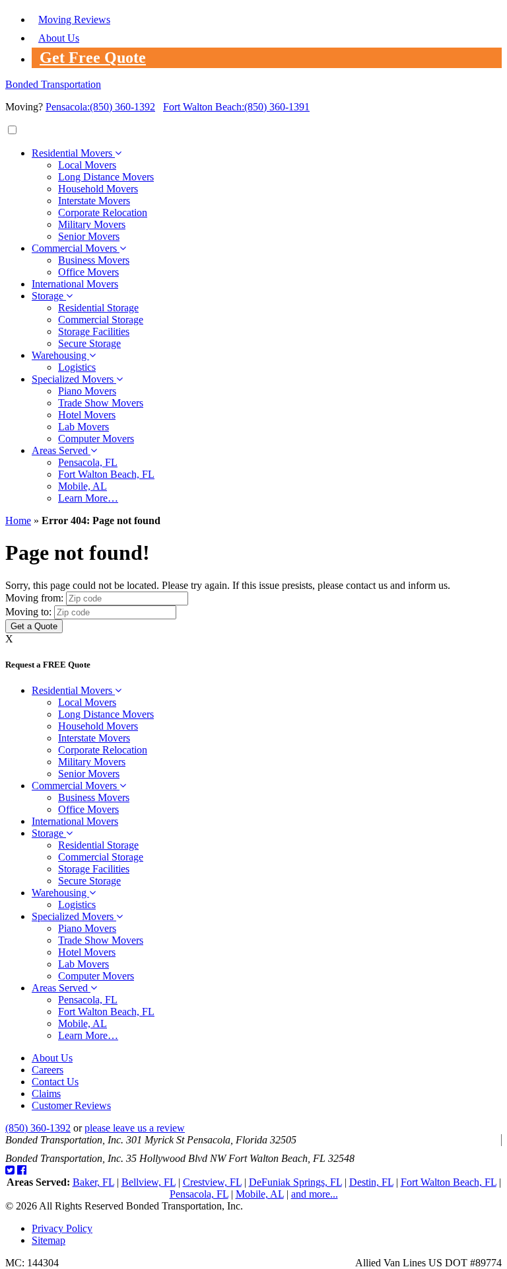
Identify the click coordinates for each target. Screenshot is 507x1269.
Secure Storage (89, 343)
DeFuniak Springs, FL (295, 1182)
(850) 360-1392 (100, 106)
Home (18, 520)
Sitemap (48, 1240)
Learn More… (88, 498)
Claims (46, 1093)
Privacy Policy (62, 1228)
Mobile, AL (82, 486)
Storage (49, 295)
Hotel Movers (87, 414)
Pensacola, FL (88, 462)
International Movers (75, 283)
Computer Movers (96, 438)
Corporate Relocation (102, 212)
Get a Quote (34, 626)
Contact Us (55, 1081)
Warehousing (60, 355)
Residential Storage (98, 307)
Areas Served (61, 450)
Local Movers (87, 165)
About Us (58, 38)
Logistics (77, 367)
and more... (314, 1194)
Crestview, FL (212, 1182)
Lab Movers (83, 426)
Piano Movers (87, 391)
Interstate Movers (94, 200)
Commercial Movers (75, 248)
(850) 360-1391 (236, 106)
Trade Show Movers (100, 402)
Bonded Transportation (53, 84)
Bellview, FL (148, 1182)
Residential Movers (73, 153)
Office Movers (88, 272)
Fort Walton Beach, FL (106, 474)
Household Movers (98, 188)
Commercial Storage (100, 319)
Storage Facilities (93, 331)
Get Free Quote (93, 57)
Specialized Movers (74, 379)
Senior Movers (88, 236)
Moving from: (34, 597)
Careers (47, 1069)
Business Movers (93, 260)
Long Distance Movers (106, 176)
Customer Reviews (71, 1105)
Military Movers (91, 224)
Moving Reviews (74, 19)
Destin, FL (371, 1182)
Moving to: (28, 611)
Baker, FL (93, 1182)
